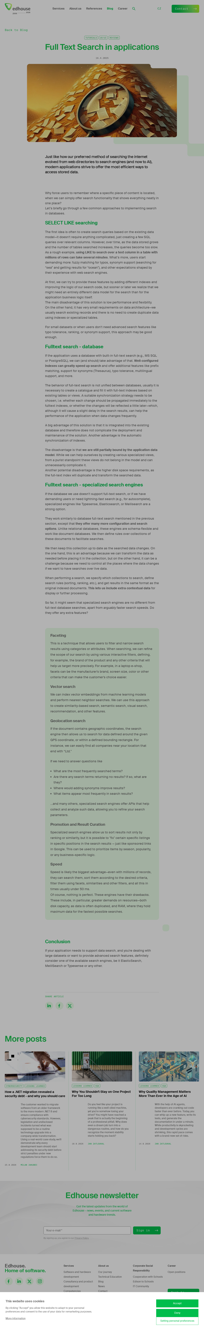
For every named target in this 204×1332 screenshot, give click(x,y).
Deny (177, 1313)
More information (16, 1318)
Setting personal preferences (177, 1320)
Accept (177, 1303)
